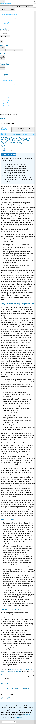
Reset (2, 47)
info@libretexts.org (19, 717)
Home (8, 134)
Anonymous (4, 677)
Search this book (4, 30)
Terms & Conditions (6, 715)
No (10, 697)
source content (14, 677)
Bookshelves (19, 134)
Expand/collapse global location (34, 134)
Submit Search (5, 36)
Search (3, 722)
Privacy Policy (28, 714)
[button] (6, 104)
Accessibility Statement (18, 715)
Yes (4, 697)
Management (31, 134)
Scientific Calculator (8, 92)
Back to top (4, 683)
